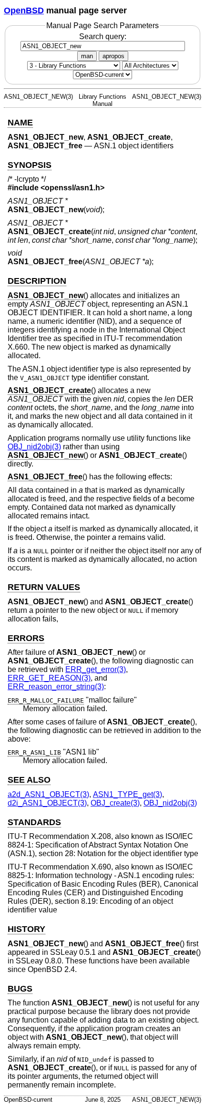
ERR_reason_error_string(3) (56, 687)
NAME (20, 122)
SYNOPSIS (29, 165)
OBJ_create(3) (115, 803)
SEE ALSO (29, 780)
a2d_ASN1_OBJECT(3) (48, 794)
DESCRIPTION (37, 281)
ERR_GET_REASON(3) (49, 678)
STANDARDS (34, 822)
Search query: (102, 36)
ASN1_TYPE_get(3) (127, 794)
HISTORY (26, 929)
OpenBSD (24, 10)
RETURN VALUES (44, 587)
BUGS (20, 988)
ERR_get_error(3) (95, 669)
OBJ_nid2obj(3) (34, 447)
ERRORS (26, 638)
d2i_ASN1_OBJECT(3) (47, 803)
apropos (113, 56)
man (87, 56)
